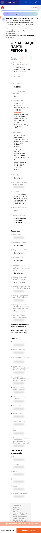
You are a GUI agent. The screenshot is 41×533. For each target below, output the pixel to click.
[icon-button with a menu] (39, 7)
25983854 (17, 112)
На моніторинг (29, 530)
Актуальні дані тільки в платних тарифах (20, 523)
